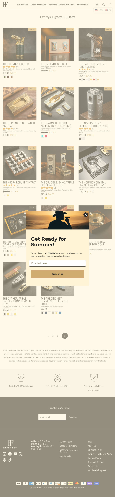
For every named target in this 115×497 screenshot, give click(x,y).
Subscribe (57, 274)
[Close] (85, 214)
